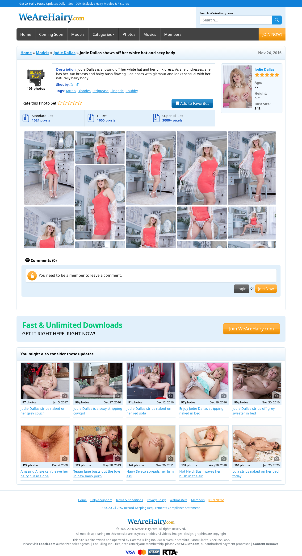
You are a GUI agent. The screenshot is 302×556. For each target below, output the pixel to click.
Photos (129, 34)
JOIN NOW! (272, 34)
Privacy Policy (156, 500)
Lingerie (117, 91)
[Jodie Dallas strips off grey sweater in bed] (256, 380)
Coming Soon (51, 34)
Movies (149, 34)
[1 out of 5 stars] (59, 103)
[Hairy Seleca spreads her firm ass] (151, 443)
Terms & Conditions (129, 500)
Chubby (132, 91)
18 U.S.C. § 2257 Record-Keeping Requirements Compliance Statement (151, 508)
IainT (75, 84)
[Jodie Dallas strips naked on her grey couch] (45, 380)
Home (25, 34)
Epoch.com (47, 544)
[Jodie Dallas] (237, 86)
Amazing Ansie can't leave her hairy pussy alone (44, 473)
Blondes (84, 91)
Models (77, 34)
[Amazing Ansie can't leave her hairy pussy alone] (45, 443)
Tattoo (71, 91)
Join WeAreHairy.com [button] (251, 328)
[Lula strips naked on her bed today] (256, 443)
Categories (102, 34)
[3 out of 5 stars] (69, 103)
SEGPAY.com (190, 544)
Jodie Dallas (65, 52)
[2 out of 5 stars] (64, 103)
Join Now (266, 288)
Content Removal (266, 544)
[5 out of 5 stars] (79, 103)
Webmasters (178, 500)
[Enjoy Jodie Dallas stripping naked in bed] (203, 380)
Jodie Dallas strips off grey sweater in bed (253, 410)
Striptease (100, 91)
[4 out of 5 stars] (74, 103)
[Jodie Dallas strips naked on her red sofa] (151, 380)
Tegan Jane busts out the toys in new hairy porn (97, 473)
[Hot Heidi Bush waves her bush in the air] (203, 443)
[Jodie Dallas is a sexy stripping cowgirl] (97, 380)
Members (172, 34)
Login (242, 288)
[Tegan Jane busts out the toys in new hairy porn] (97, 443)
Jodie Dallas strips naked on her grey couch (43, 410)
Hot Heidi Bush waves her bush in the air (200, 473)
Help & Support (101, 500)
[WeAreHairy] (151, 521)
